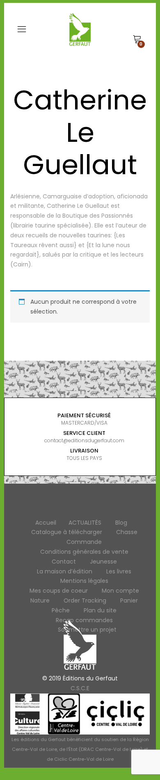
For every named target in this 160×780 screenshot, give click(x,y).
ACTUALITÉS (85, 522)
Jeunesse (103, 561)
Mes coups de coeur (59, 591)
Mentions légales (84, 581)
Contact (64, 561)
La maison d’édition (64, 571)
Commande (84, 542)
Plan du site (100, 610)
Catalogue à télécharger (66, 532)
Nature (40, 600)
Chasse (126, 532)
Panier (129, 600)
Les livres (118, 571)
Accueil (45, 522)
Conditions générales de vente (84, 552)
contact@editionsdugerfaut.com (84, 440)
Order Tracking (85, 600)
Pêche (61, 610)
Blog (121, 522)
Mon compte (120, 591)
